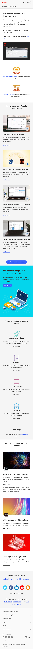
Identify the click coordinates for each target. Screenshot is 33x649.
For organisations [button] (7, 618)
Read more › (16, 346)
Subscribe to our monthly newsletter (16, 579)
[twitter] (9, 637)
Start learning (7, 285)
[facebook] (3, 637)
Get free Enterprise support (10, 76)
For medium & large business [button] (9, 615)
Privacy (22, 639)
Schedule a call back (9, 94)
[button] (23, 2)
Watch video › (6, 145)
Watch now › (16, 394)
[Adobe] (4, 2)
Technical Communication (9, 6)
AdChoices (6, 646)
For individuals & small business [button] (10, 611)
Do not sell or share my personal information (11, 644)
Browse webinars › (16, 418)
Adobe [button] (4, 625)
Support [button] (4, 622)
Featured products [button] (7, 629)
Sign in (28, 2)
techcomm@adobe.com (12, 602)
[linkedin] (12, 637)
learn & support (24, 434)
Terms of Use (5, 642)
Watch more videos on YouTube (16, 262)
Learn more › (6, 484)
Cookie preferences (12, 642)
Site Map (23, 644)
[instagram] (6, 637)
